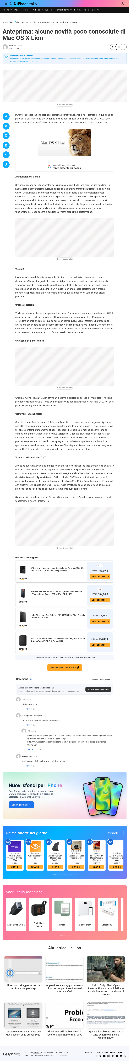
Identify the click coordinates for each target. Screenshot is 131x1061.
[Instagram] (108, 1056)
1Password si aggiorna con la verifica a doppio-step (23, 987)
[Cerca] (10, 3)
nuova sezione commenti (27, 61)
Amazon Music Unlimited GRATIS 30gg (14, 858)
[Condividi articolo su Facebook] (6, 116)
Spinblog (37, 1053)
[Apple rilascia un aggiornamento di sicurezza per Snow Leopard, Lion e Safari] (64, 969)
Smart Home (63, 10)
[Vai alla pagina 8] (71, 874)
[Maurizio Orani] (5, 47)
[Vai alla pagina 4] (62, 874)
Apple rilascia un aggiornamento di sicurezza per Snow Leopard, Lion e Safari (64, 988)
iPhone (6, 10)
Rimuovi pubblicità (64, 105)
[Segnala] (34, 708)
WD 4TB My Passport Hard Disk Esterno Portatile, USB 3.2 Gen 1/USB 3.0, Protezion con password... (57, 569)
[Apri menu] (38, 3)
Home (5, 22)
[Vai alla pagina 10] (76, 874)
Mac (26, 10)
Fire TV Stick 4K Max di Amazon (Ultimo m (96, 858)
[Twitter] (100, 1056)
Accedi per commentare (98, 689)
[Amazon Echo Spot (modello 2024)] (76, 846)
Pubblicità (122, 1052)
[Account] (122, 3)
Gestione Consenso (59, 1055)
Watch (48, 10)
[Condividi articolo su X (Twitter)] (6, 126)
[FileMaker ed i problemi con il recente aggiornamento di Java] (64, 1015)
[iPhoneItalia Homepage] (25, 3)
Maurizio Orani (15, 45)
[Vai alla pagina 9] (73, 874)
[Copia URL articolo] (6, 164)
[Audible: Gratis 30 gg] (35, 846)
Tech (86, 10)
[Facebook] (96, 1056)
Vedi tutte (113, 833)
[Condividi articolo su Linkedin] (6, 135)
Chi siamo (89, 1052)
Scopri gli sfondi (20, 804)
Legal (106, 1052)
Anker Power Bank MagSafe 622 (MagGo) (55, 858)
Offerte (96, 10)
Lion (18, 22)
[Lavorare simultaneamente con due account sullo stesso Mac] (23, 1015)
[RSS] (125, 1056)
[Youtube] (104, 1056)
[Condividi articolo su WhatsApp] (6, 154)
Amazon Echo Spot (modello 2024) (76, 857)
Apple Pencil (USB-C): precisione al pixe (117, 858)
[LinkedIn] (120, 1056)
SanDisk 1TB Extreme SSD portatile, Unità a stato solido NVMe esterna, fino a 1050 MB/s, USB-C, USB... (56, 592)
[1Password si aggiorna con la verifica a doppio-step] (23, 969)
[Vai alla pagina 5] (64, 874)
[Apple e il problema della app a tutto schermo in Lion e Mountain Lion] (106, 1015)
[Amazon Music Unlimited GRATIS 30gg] (14, 846)
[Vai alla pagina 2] (57, 874)
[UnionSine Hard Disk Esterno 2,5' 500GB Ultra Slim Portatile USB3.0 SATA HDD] (23, 616)
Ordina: (95, 679)
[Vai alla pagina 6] (66, 874)
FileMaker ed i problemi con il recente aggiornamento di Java (64, 1033)
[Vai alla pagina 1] (54, 874)
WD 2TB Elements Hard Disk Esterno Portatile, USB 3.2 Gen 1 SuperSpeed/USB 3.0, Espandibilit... (58, 639)
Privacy (113, 1052)
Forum (77, 10)
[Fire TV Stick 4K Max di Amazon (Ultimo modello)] (96, 846)
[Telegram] (116, 1056)
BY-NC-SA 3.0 (44, 1055)
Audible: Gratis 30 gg (35, 857)
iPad (16, 10)
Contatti (99, 1052)
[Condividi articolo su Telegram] (6, 145)
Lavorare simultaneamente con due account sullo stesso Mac (23, 1033)
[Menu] (6, 3)
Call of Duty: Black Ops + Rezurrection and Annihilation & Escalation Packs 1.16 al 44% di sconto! (106, 990)
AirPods (36, 10)
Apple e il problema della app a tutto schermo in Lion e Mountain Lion (105, 1034)
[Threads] (112, 1056)
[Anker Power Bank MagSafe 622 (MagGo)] (55, 846)
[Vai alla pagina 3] (60, 874)
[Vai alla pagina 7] (69, 874)
